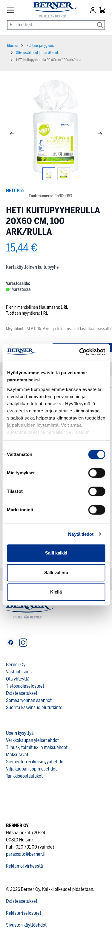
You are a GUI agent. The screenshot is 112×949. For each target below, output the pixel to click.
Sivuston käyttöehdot (26, 925)
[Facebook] (11, 642)
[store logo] (52, 10)
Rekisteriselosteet (23, 913)
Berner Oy (15, 664)
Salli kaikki (56, 552)
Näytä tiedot (80, 534)
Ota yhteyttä (18, 679)
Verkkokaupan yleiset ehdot (32, 740)
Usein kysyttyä (20, 733)
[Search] (100, 20)
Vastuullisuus (19, 672)
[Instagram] (23, 642)
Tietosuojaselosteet (25, 686)
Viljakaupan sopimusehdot (31, 769)
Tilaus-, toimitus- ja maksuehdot (36, 747)
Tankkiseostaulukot (24, 776)
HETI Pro (15, 190)
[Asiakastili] (93, 10)
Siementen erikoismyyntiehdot (35, 762)
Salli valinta (56, 572)
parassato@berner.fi (25, 854)
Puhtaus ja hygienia (41, 46)
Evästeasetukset (21, 693)
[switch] (96, 473)
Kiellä (56, 591)
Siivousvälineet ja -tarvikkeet (37, 53)
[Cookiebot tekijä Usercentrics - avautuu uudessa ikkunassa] (79, 352)
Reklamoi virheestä (24, 866)
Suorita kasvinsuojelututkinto (34, 707)
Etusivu (12, 46)
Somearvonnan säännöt (29, 700)
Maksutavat (17, 754)
